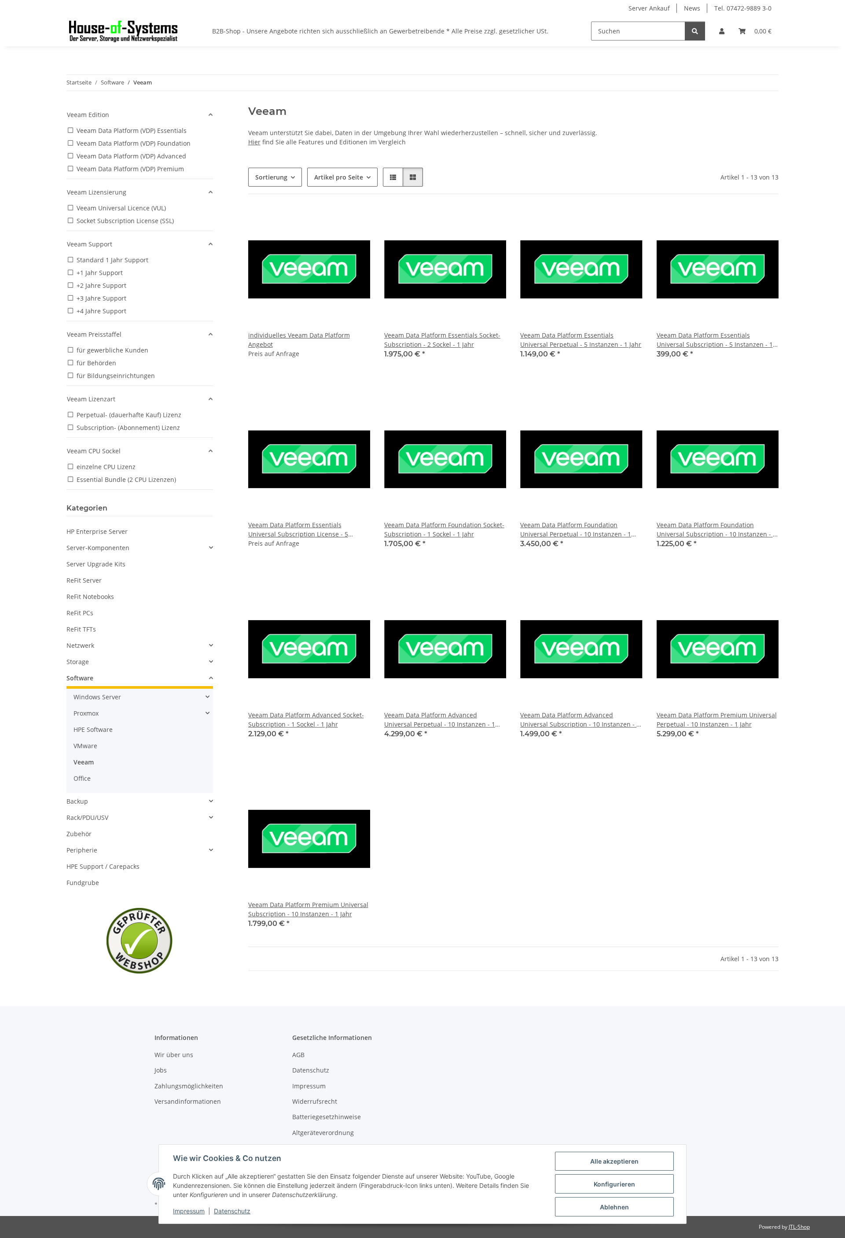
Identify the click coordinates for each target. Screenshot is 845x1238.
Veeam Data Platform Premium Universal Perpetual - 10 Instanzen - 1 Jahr (717, 719)
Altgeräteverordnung (323, 1132)
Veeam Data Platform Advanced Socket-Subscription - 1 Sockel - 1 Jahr (306, 719)
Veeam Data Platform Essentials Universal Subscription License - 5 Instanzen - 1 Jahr (298, 530)
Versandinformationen (187, 1101)
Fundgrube (82, 882)
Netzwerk (80, 645)
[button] (721, 31)
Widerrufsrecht (314, 1101)
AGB (298, 1055)
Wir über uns (173, 1055)
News (692, 8)
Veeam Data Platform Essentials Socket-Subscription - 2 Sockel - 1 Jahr (442, 340)
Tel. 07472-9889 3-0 (743, 8)
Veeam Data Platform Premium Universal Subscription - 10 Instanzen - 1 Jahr (308, 909)
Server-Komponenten (97, 548)
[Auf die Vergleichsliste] (355, 223)
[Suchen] (695, 31)
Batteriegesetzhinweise (326, 1117)
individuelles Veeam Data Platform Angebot (299, 340)
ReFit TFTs (81, 629)
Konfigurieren (614, 1184)
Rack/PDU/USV (87, 817)
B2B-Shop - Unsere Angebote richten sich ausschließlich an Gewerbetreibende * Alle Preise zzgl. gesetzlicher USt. (380, 31)
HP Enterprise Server (97, 531)
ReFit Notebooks (90, 596)
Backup (77, 801)
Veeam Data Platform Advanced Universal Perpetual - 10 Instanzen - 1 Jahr (439, 720)
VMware (85, 746)
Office (82, 778)
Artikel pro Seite (338, 177)
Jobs (160, 1070)
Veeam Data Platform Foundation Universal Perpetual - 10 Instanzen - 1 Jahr (575, 530)
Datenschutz (232, 1211)
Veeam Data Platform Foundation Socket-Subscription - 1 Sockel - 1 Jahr (444, 529)
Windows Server (97, 697)
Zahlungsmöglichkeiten (188, 1086)
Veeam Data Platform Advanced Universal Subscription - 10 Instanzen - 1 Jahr (580, 720)
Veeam (83, 762)
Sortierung (271, 177)
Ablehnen (614, 1207)
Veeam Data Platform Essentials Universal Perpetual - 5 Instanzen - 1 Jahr (580, 340)
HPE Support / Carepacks (103, 866)
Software (79, 678)
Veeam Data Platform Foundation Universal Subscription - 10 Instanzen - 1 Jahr (716, 530)
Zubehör (79, 834)
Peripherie (81, 850)
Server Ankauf (649, 8)
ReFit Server (84, 580)
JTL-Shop (799, 1227)
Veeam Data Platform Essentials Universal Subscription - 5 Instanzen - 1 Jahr (715, 340)
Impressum (189, 1211)
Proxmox (86, 713)
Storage (77, 662)
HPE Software (93, 729)
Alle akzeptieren (614, 1161)
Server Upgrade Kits (95, 564)
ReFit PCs (79, 613)
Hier (254, 142)
